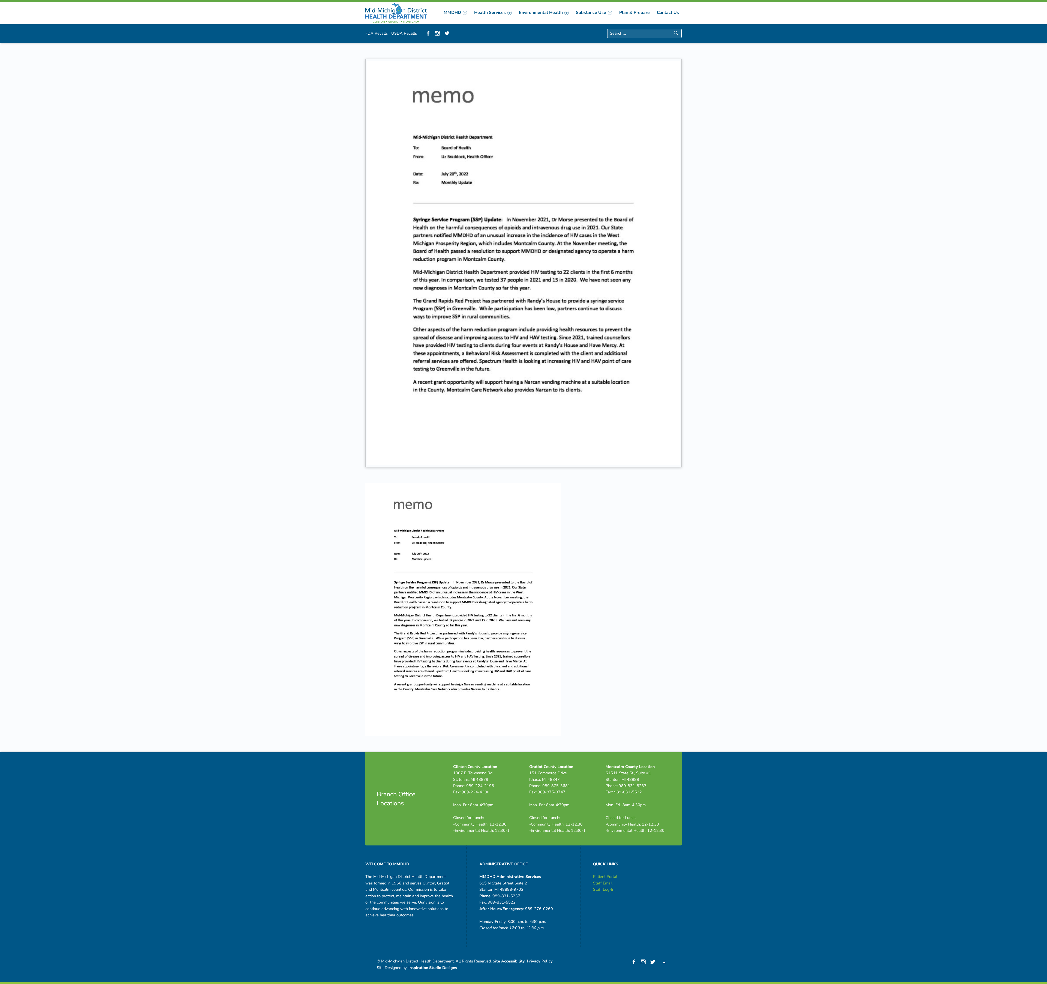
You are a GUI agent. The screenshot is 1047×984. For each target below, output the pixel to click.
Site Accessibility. (509, 961)
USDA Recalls (404, 33)
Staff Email (602, 883)
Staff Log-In (603, 889)
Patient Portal (605, 876)
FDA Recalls (376, 33)
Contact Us (668, 13)
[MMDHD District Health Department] (396, 12)
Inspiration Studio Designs (432, 967)
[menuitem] (455, 12)
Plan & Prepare (634, 13)
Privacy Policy (540, 961)
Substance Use (591, 13)
